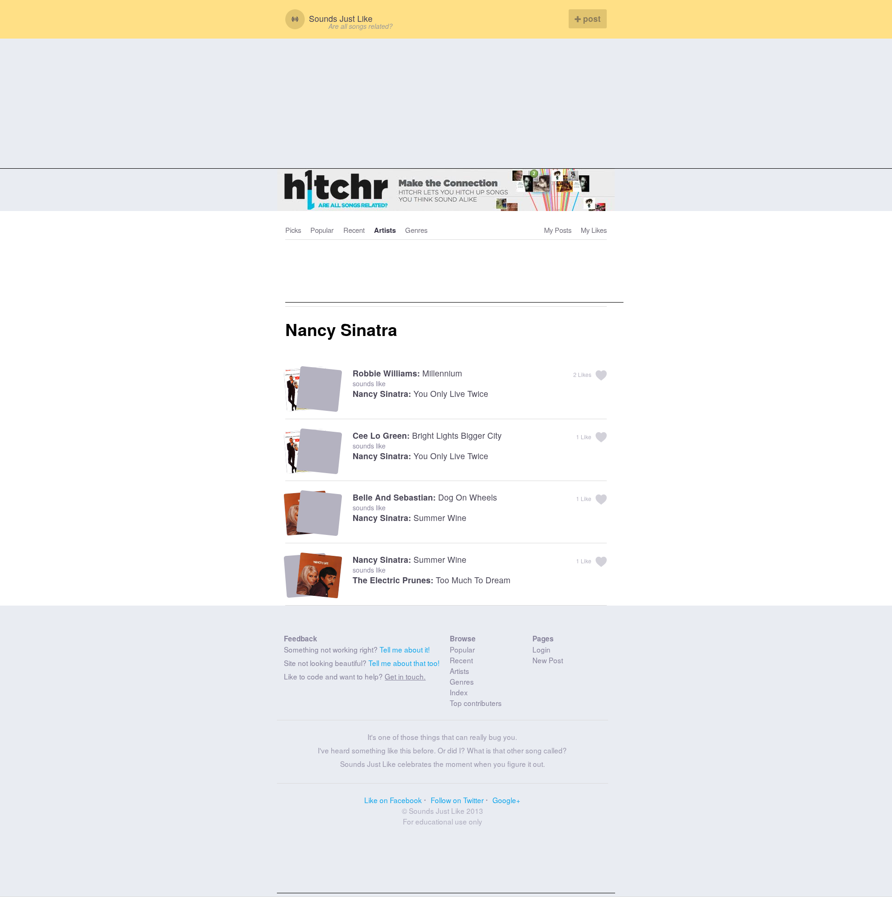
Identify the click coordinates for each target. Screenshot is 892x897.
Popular (322, 230)
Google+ (506, 800)
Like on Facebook (393, 800)
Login (541, 649)
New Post (547, 660)
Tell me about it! (405, 649)
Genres (416, 230)
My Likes (594, 230)
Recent (354, 230)
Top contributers (476, 703)
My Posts (557, 230)
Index (459, 692)
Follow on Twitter (457, 800)
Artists (385, 230)
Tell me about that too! (403, 663)
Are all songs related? (360, 26)
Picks (293, 230)
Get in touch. (405, 676)
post (591, 18)
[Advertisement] (446, 104)
